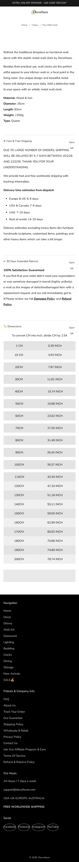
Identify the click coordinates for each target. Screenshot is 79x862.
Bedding (8, 648)
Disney (7, 623)
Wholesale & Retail (15, 730)
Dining (7, 661)
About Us (9, 705)
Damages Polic (44, 299)
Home (24, 25)
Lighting (8, 642)
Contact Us (10, 743)
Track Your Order (14, 712)
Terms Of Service (14, 756)
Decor (7, 617)
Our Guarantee (12, 718)
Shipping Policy (13, 724)
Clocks (35, 25)
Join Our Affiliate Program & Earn (24, 749)
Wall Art (8, 629)
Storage (8, 667)
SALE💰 (8, 680)
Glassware (10, 636)
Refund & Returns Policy (19, 762)
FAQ (6, 699)
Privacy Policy (12, 737)
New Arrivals (11, 674)
